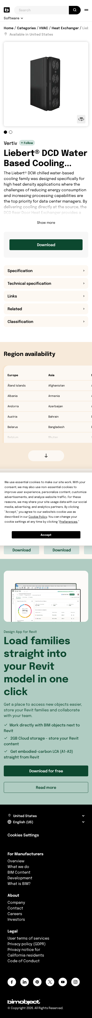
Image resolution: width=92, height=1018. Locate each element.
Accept (46, 534)
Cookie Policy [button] (38, 516)
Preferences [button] (68, 521)
